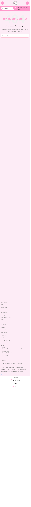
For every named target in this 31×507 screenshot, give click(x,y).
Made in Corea (4, 330)
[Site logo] (15, 3)
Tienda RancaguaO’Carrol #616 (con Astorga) (8, 352)
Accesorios (3, 335)
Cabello (3, 337)
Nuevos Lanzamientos (6, 310)
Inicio (2, 304)
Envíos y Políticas (5, 315)
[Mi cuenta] (27, 3)
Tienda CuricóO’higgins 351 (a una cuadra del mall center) (12, 348)
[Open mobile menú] (2, 3)
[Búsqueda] (14, 8)
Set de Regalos (4, 343)
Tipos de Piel (4, 332)
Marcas (2, 322)
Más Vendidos (4, 312)
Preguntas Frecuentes (6, 317)
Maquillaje (3, 324)
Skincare (3, 327)
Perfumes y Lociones (5, 340)
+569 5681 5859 (5, 355)
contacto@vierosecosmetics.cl (8, 358)
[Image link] (15, 287)
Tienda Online (4, 307)
